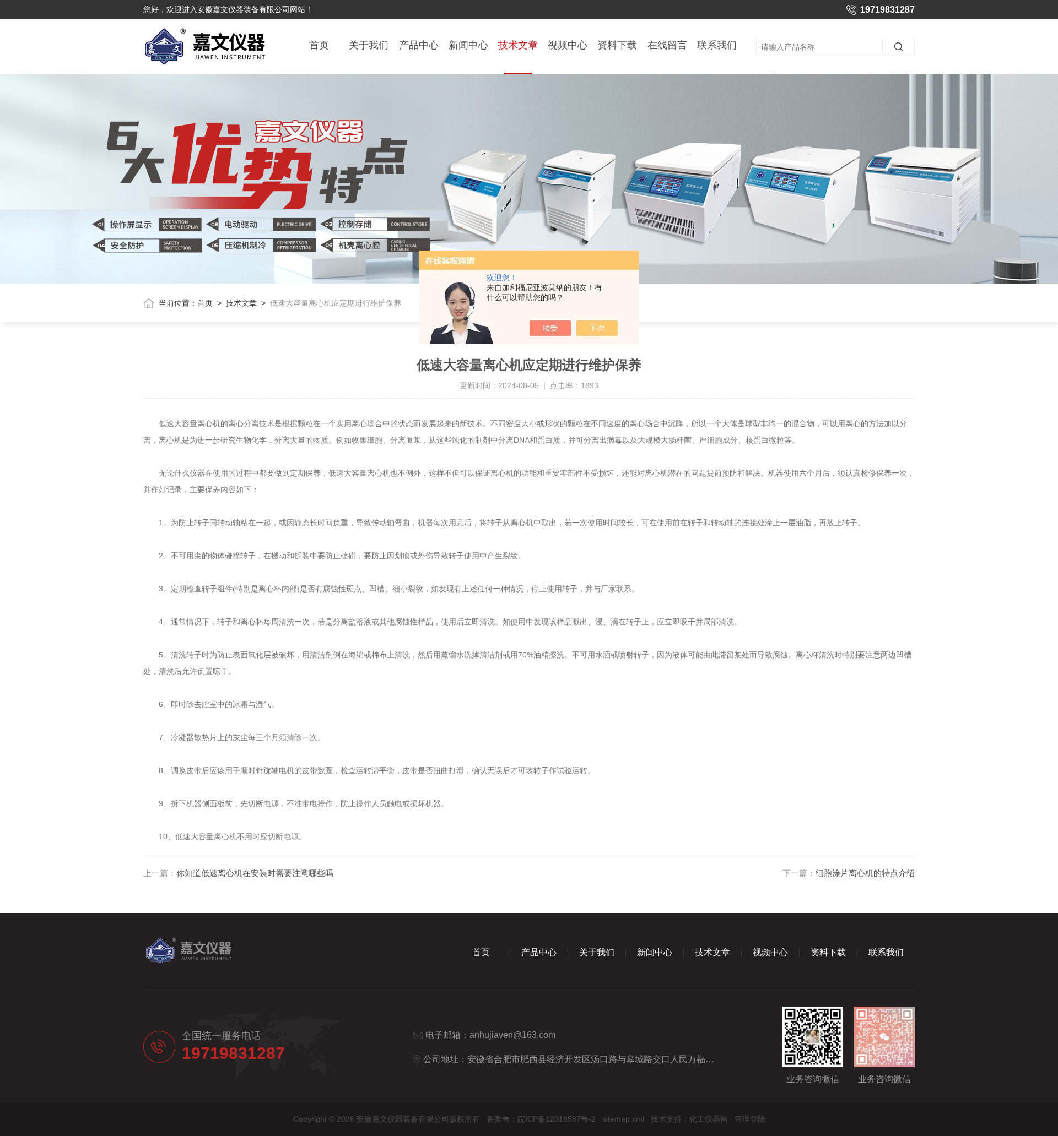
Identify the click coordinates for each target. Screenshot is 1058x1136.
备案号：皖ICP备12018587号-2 (541, 1119)
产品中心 (419, 45)
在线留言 (667, 45)
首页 (319, 45)
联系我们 (717, 45)
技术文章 (518, 45)
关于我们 (368, 45)
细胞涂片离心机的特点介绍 (865, 873)
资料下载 (617, 45)
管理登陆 (750, 1119)
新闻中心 (468, 45)
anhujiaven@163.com (512, 1035)
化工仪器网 (708, 1119)
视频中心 (567, 45)
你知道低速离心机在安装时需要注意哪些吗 (254, 873)
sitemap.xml (623, 1119)
